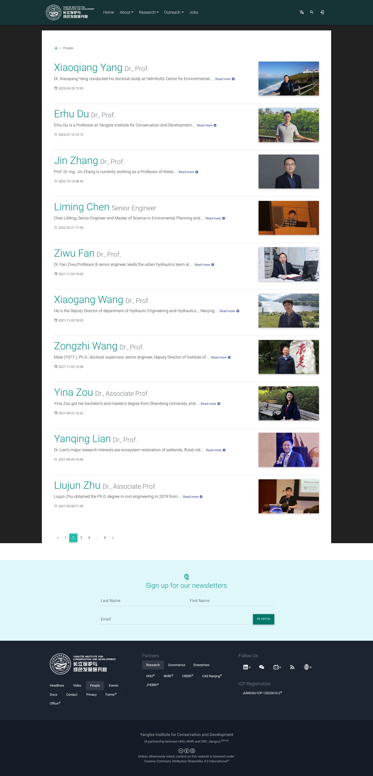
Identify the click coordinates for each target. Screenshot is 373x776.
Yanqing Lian (82, 439)
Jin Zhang (76, 160)
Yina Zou (73, 392)
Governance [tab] (176, 665)
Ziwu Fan (74, 253)
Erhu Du (71, 114)
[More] (225, 740)
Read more (223, 79)
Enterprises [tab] (201, 665)
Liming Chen (82, 207)
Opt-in (265, 619)
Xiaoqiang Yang (88, 67)
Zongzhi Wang (85, 346)
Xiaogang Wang (88, 300)
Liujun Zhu (77, 485)
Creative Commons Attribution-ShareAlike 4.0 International (185, 761)
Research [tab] (153, 665)
